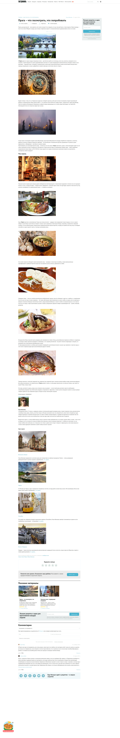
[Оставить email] (58, 614)
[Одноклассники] (29, 675)
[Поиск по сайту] (93, 2)
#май (22, 556)
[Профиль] (101, 2)
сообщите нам (45, 555)
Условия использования (68, 618)
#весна (19, 556)
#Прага (25, 556)
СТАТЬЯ (20, 597)
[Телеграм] (21, 675)
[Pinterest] (34, 675)
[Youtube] (38, 675)
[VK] (25, 675)
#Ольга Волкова (30, 556)
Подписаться (74, 614)
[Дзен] (43, 675)
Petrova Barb (23, 656)
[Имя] (33, 634)
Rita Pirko (22, 644)
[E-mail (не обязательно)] (65, 634)
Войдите (41, 631)
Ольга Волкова (69, 17)
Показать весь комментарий (25, 667)
